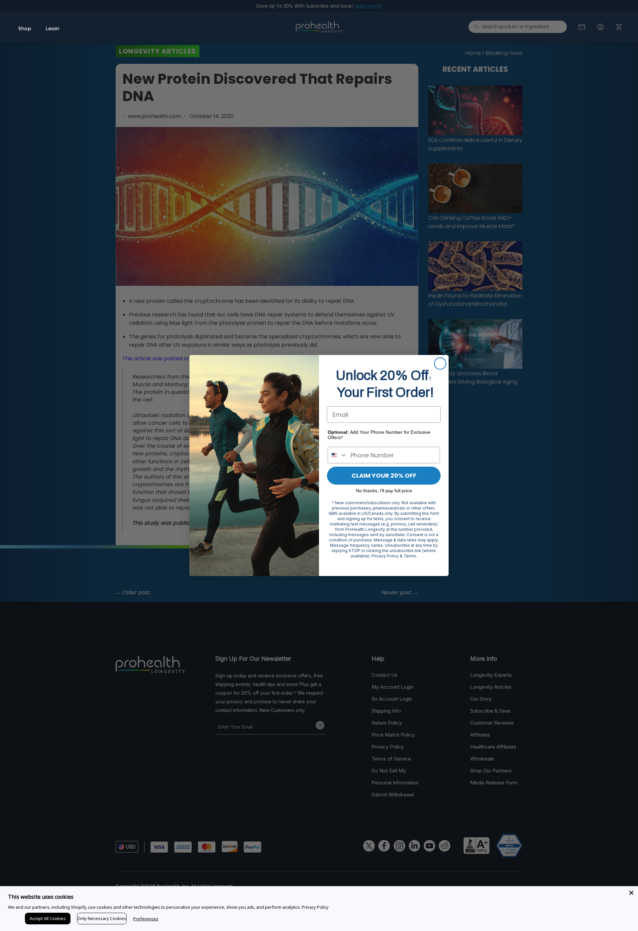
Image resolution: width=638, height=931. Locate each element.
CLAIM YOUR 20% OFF (384, 475)
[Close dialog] (440, 363)
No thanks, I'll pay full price (384, 490)
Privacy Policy (315, 907)
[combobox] (337, 455)
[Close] (631, 892)
